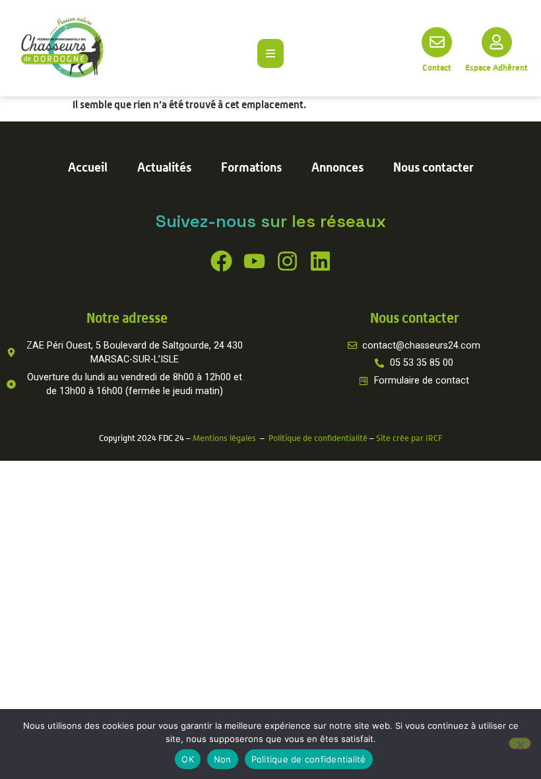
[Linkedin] (320, 261)
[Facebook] (221, 261)
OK (187, 759)
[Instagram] (287, 261)
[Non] (520, 743)
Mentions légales (224, 438)
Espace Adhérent (496, 67)
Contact (436, 67)
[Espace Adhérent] (497, 42)
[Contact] (437, 42)
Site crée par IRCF (409, 438)
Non (223, 759)
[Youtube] (254, 261)
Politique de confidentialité (318, 438)
